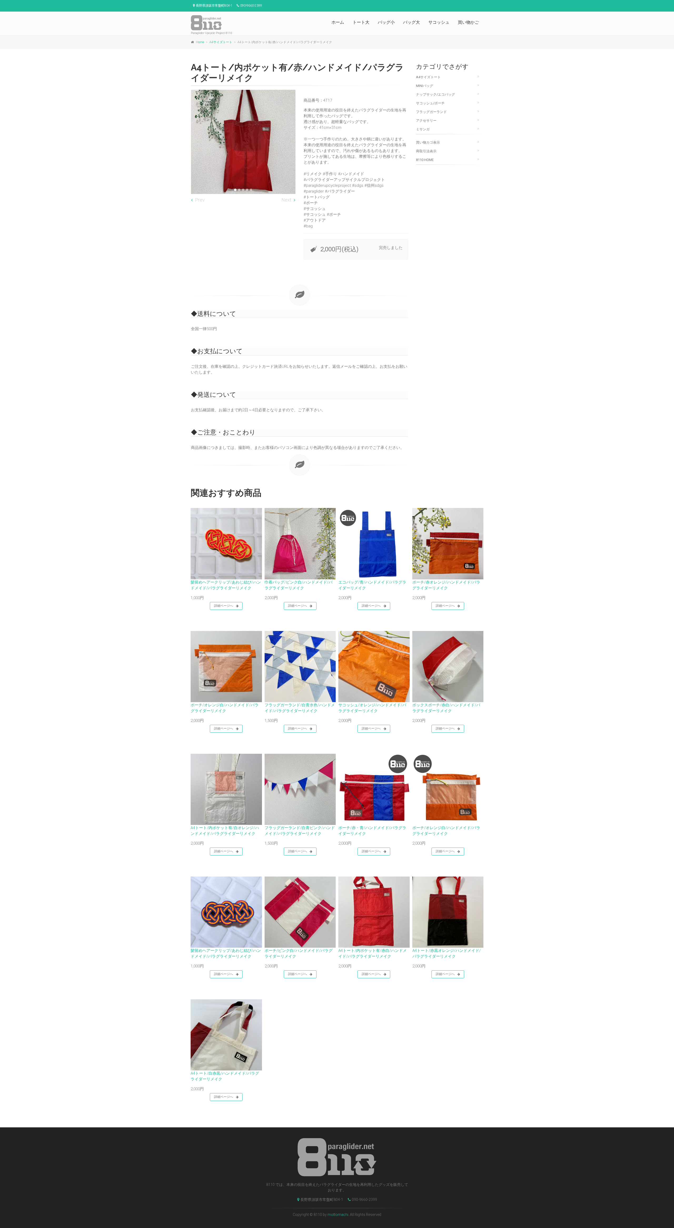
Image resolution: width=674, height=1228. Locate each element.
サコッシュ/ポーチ (430, 103)
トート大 (361, 22)
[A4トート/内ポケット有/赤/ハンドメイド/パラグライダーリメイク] (243, 142)
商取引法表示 (426, 151)
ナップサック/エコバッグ (435, 94)
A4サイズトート (220, 42)
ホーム (337, 22)
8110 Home (425, 160)
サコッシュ (438, 22)
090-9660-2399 (364, 1199)
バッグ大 (411, 22)
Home (200, 42)
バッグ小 (386, 22)
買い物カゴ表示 (428, 142)
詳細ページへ (223, 606)
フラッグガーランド (431, 112)
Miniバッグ (424, 86)
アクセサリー (426, 121)
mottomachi (338, 1214)
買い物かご (468, 22)
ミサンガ (423, 129)
